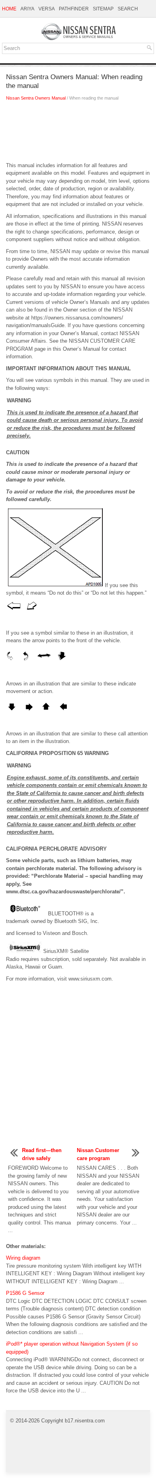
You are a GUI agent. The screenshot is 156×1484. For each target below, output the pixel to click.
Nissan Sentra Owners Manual (36, 98)
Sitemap (103, 9)
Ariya (27, 9)
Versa (46, 9)
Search (128, 9)
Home (9, 9)
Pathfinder (74, 9)
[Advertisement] (78, 134)
